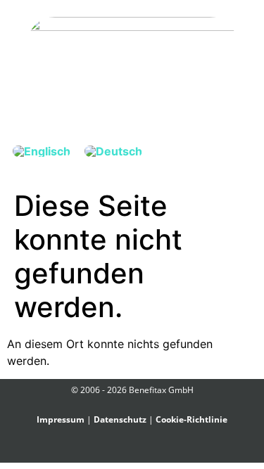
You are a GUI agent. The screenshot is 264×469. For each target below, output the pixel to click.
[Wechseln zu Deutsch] (113, 151)
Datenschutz (120, 419)
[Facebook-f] (108, 450)
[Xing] (124, 450)
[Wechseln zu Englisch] (41, 151)
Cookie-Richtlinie (191, 419)
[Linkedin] (140, 450)
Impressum (60, 419)
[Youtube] (156, 450)
